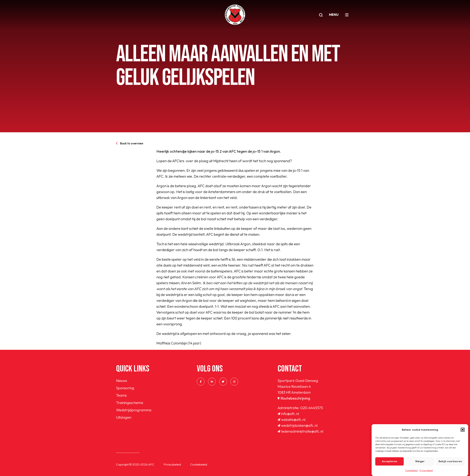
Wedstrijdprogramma (133, 410)
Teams (121, 395)
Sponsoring (125, 388)
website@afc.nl (293, 419)
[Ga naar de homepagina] (235, 14)
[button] (462, 430)
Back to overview (131, 143)
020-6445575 (311, 407)
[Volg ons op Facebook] (201, 381)
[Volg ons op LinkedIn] (212, 381)
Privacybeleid (426, 470)
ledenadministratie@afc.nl (302, 431)
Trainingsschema (129, 402)
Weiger (420, 461)
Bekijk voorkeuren (450, 461)
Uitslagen (123, 417)
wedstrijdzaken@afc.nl (299, 425)
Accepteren (389, 461)
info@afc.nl (290, 413)
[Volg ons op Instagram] (234, 381)
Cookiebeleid (411, 470)
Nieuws (121, 380)
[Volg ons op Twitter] (223, 381)
